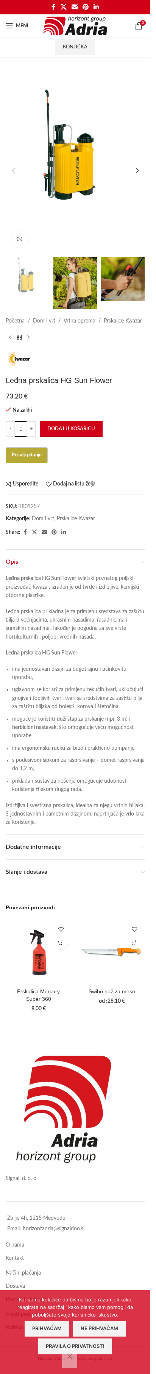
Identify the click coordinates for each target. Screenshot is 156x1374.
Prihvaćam (47, 1328)
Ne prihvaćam (99, 1328)
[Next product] (28, 337)
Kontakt (15, 1258)
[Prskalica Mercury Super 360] (39, 952)
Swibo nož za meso (112, 991)
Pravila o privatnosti (75, 1346)
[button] (13, 170)
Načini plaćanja (23, 1273)
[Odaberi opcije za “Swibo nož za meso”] (134, 942)
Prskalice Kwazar (123, 321)
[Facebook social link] (53, 7)
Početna (15, 321)
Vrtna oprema (79, 321)
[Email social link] (74, 7)
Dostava (15, 1286)
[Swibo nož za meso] (112, 952)
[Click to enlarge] (19, 239)
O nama (15, 1245)
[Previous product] (10, 337)
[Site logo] (75, 25)
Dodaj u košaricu (71, 428)
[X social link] (63, 7)
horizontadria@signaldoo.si (53, 1228)
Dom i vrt (44, 321)
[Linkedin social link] (96, 7)
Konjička (75, 47)
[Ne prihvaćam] (69, 1360)
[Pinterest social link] (85, 7)
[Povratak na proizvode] (19, 337)
